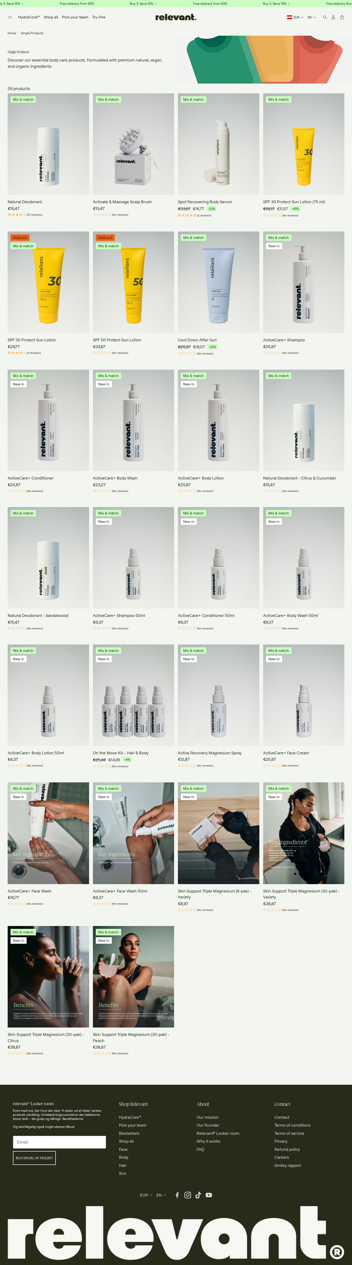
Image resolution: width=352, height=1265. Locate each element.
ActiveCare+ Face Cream (286, 752)
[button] (10, 17)
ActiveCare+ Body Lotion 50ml (36, 752)
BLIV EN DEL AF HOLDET (34, 1158)
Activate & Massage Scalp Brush (122, 201)
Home (12, 33)
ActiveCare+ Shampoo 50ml (119, 615)
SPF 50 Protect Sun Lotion (117, 339)
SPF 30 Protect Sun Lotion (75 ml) (294, 201)
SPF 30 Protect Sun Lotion (32, 339)
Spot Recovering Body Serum (205, 201)
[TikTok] (198, 1195)
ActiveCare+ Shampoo (284, 339)
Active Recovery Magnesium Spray (210, 752)
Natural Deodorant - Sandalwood (38, 615)
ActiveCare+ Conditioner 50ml (206, 615)
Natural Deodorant (25, 201)
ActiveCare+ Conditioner (31, 477)
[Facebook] (177, 1195)
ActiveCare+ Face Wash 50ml (120, 890)
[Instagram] (187, 1195)
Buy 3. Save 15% (141, 3)
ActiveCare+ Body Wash (115, 477)
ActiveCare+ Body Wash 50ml (290, 615)
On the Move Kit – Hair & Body (120, 752)
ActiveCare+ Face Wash (29, 890)
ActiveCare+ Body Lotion (201, 477)
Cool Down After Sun (197, 339)
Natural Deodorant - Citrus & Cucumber (299, 477)
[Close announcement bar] (347, 3)
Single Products (32, 33)
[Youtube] (208, 1195)
